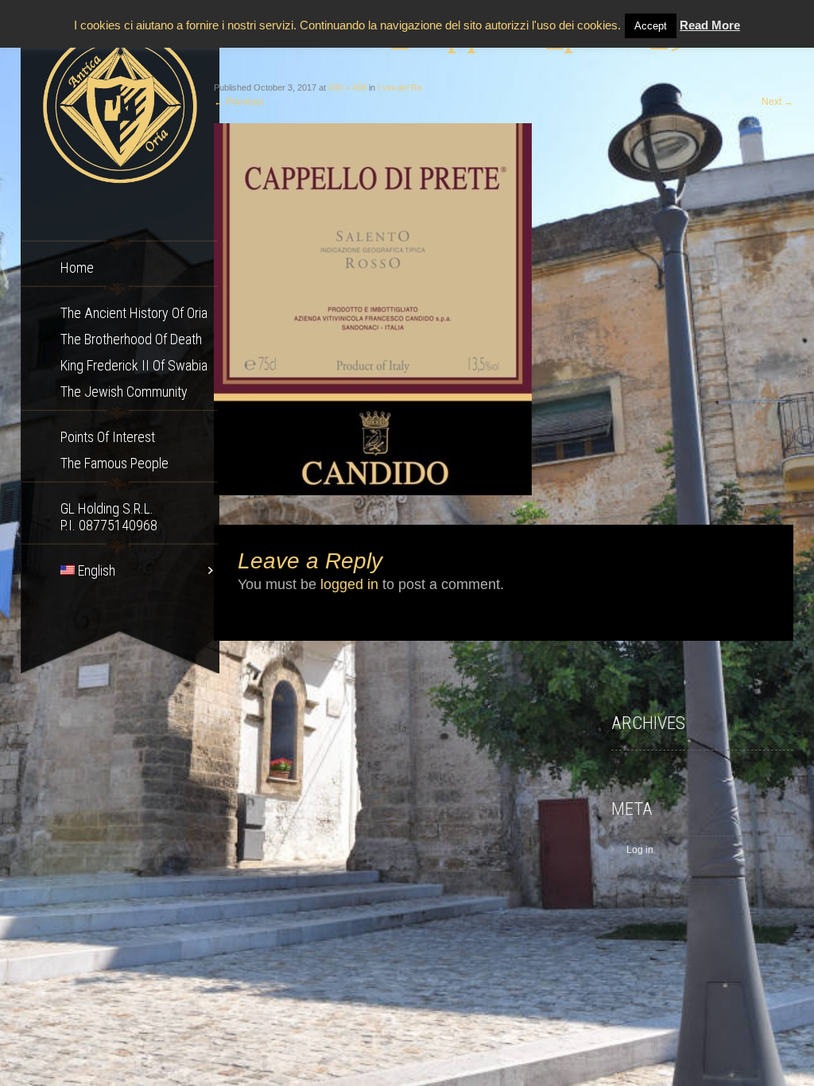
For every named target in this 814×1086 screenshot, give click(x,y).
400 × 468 (347, 87)
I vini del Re (400, 87)
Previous (239, 101)
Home (77, 267)
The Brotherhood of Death (131, 339)
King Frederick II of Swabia (133, 365)
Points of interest (107, 437)
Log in (639, 849)
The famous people (114, 463)
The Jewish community (124, 391)
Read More (710, 25)
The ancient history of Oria (133, 312)
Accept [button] (650, 26)
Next (777, 101)
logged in (349, 584)
